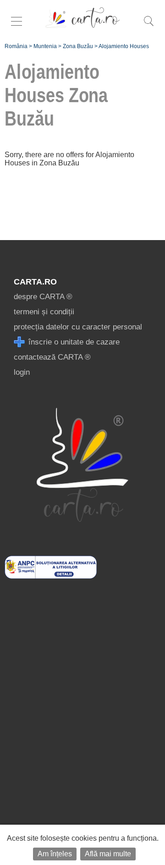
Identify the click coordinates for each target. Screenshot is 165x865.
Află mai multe (108, 854)
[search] (148, 26)
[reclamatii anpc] (51, 576)
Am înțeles (55, 854)
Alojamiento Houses (124, 46)
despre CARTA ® (43, 296)
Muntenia (45, 46)
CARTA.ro (35, 281)
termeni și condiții (44, 311)
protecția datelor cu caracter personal (78, 327)
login (22, 372)
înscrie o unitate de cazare (73, 342)
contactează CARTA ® (52, 357)
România (16, 46)
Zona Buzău (78, 46)
